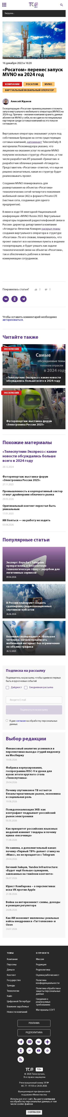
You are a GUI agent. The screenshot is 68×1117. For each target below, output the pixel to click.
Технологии (13, 991)
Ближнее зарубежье (18, 1006)
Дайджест (16, 687)
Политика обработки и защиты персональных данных (48, 991)
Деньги (11, 970)
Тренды (11, 985)
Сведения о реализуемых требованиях (43, 1002)
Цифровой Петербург (19, 1001)
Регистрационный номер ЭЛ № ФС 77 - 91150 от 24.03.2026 (34, 1084)
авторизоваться (13, 320)
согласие (21, 721)
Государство (14, 980)
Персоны (11, 964)
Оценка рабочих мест (47, 975)
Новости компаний (17, 1012)
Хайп (9, 996)
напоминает (34, 142)
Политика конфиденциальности (47, 981)
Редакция (41, 964)
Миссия (40, 959)
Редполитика (43, 970)
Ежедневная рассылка (41, 687)
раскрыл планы (51, 229)
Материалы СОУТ (45, 1010)
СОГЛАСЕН (34, 1112)
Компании (12, 959)
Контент (11, 975)
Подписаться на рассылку (34, 710)
